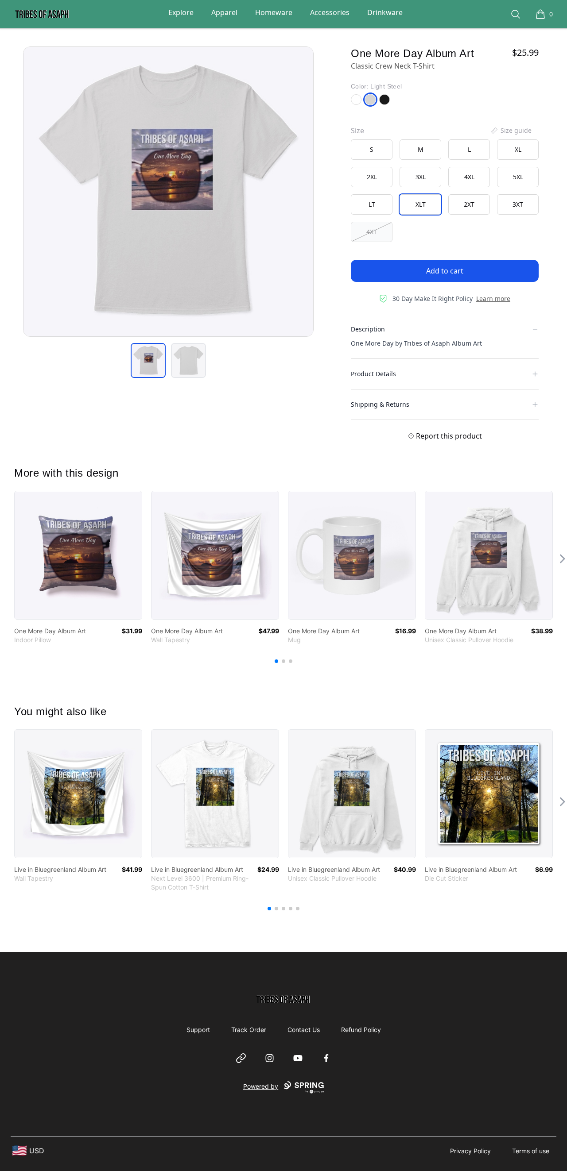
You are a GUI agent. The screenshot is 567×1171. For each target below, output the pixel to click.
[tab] (148, 360)
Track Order (248, 1029)
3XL (421, 177)
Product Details (373, 374)
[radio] (371, 149)
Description (368, 329)
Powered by (260, 1086)
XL (518, 149)
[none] (511, 130)
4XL (469, 177)
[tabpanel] (168, 191)
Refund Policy (361, 1029)
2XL (372, 177)
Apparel (224, 12)
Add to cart (444, 271)
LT (372, 204)
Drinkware (385, 12)
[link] (78, 555)
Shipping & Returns (380, 404)
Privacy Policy (470, 1151)
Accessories (330, 12)
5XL (518, 177)
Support (198, 1029)
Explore (181, 12)
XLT (421, 204)
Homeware (273, 12)
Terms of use (530, 1151)
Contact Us (303, 1029)
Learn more (493, 298)
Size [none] (357, 130)
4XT (371, 231)
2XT (469, 204)
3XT (518, 204)
